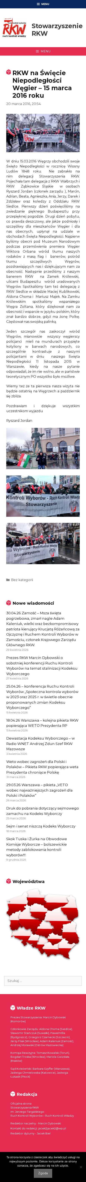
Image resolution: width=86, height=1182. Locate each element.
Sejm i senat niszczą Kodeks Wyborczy (40, 826)
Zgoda (43, 1173)
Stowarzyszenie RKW (57, 29)
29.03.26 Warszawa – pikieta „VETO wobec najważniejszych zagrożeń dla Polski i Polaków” (39, 790)
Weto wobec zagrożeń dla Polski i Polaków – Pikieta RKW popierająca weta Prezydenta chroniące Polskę (42, 767)
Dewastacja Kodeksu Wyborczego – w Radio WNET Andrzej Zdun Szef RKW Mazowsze (40, 743)
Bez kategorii (22, 580)
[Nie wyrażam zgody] (81, 1167)
